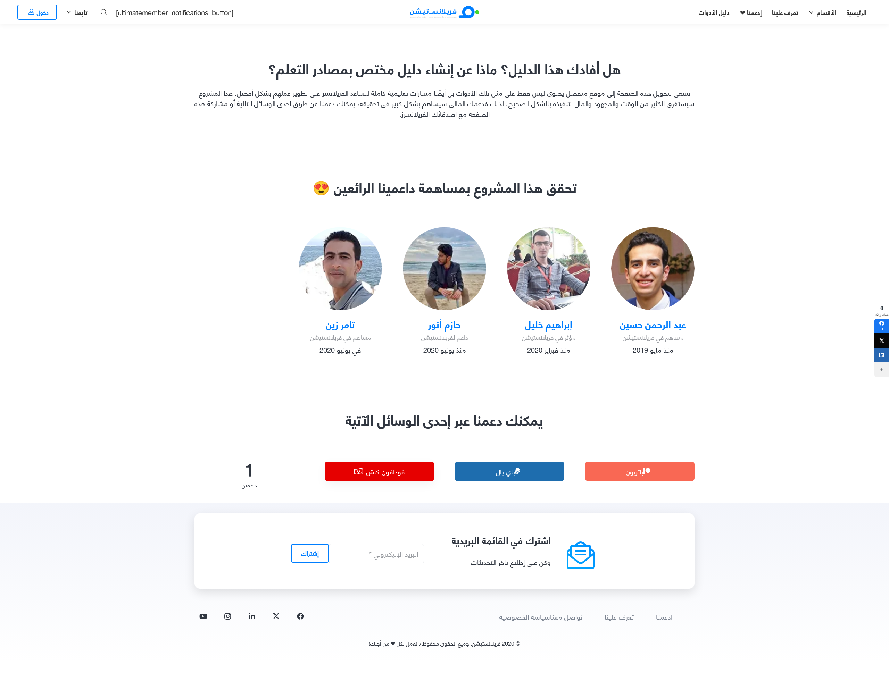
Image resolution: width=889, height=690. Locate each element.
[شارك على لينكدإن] (881, 355)
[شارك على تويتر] (881, 340)
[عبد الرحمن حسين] (653, 268)
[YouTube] (203, 616)
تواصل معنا (566, 616)
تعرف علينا (619, 616)
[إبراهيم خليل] (548, 268)
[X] (276, 616)
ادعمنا (664, 616)
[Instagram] (227, 616)
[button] (813, 12)
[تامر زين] (340, 268)
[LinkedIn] (251, 616)
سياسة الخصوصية (524, 616)
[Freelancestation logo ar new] (444, 12)
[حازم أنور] (444, 268)
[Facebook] (300, 616)
